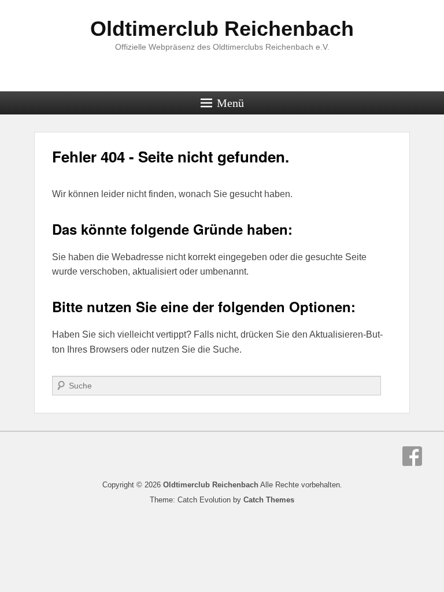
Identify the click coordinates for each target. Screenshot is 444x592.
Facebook (412, 456)
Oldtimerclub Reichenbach (222, 28)
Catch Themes (268, 499)
